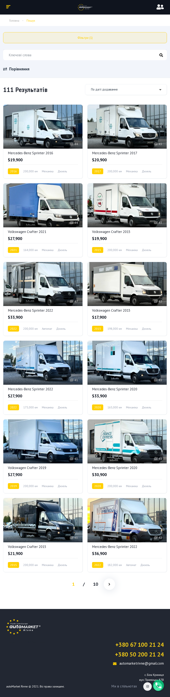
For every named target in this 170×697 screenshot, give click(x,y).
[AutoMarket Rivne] (85, 7)
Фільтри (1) (85, 38)
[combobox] (126, 89)
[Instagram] (147, 686)
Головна (14, 20)
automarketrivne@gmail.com (141, 663)
